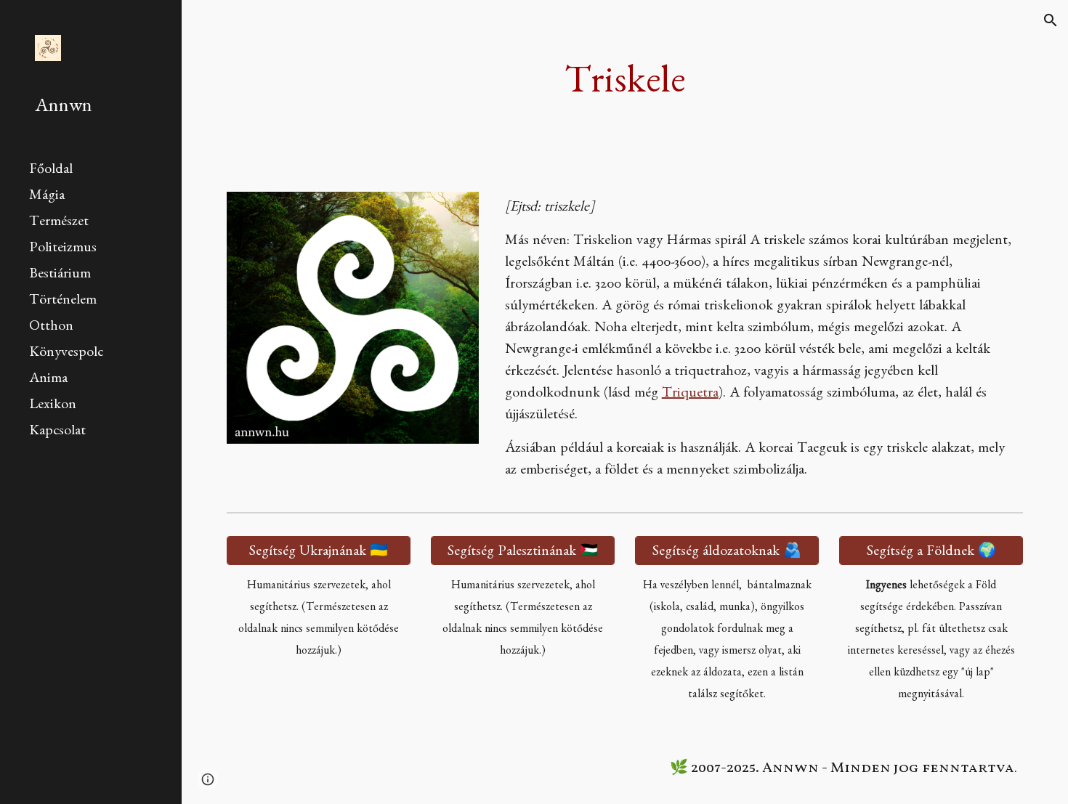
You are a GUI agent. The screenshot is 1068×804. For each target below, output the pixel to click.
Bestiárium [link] (60, 275)
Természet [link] (59, 223)
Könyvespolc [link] (66, 353)
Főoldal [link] (51, 170)
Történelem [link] (63, 301)
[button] (1050, 20)
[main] (625, 87)
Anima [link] (48, 380)
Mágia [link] (47, 197)
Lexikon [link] (52, 406)
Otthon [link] (51, 327)
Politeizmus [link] (63, 249)
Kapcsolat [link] (57, 432)
